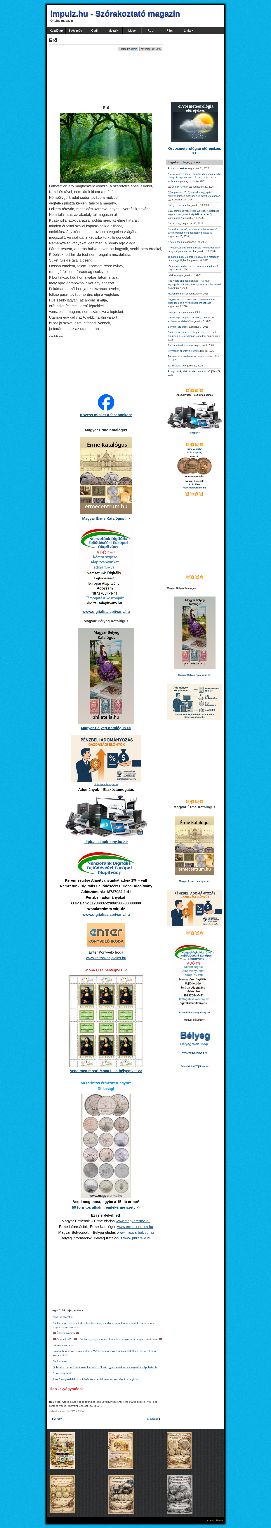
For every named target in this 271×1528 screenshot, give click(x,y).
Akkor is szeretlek (63, 1316)
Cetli (94, 30)
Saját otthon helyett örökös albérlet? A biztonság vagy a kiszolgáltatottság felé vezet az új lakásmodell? (193, 214)
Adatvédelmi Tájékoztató (194, 1066)
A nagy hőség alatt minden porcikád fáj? (189, 371)
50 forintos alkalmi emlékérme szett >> (106, 1207)
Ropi (150, 30)
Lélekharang (174, 275)
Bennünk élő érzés (178, 326)
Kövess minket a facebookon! (106, 415)
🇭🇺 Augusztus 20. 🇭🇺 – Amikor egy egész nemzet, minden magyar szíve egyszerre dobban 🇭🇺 (107, 1339)
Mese (132, 30)
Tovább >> (194, 433)
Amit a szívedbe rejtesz (180, 345)
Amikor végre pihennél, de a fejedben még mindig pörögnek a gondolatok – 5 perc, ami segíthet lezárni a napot (194, 178)
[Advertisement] (106, 78)
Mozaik (113, 30)
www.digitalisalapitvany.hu (106, 612)
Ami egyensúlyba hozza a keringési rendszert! (193, 266)
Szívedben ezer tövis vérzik (183, 351)
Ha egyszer (174, 312)
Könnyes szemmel (63, 1345)
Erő (53, 40)
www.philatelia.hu (137, 1238)
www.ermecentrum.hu (135, 1227)
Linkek (188, 30)
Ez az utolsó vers (177, 365)
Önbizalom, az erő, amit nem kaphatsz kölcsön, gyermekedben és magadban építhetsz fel (105, 1367)
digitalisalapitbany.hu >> (106, 842)
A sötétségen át (62, 1373)
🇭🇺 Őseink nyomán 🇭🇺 (66, 1332)
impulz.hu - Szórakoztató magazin (115, 13)
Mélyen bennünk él (178, 293)
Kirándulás (153, 1418)
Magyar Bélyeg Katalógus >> (106, 728)
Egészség (75, 30)
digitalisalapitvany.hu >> (106, 784)
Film (170, 30)
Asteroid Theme (215, 1520)
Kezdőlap (56, 30)
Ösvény (57, 1418)
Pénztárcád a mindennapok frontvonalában (190, 356)
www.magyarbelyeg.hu (135, 1232)
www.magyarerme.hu (133, 1221)
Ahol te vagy (60, 1361)
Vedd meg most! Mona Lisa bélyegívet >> (106, 1071)
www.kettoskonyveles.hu (106, 958)
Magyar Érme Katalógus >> (106, 518)
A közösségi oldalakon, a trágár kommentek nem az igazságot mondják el (95, 1379)
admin (134, 48)
